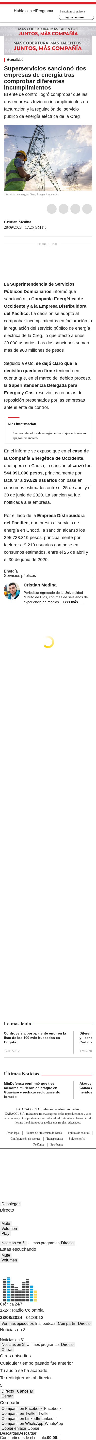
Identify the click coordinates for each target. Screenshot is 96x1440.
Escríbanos (56, 1144)
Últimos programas (43, 1243)
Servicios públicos (20, 576)
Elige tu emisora (74, 17)
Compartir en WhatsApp (22, 1423)
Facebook (52, 209)
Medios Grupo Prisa (48, 1171)
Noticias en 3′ (13, 1243)
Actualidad (15, 59)
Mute (5, 1223)
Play (5, 1233)
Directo (67, 1243)
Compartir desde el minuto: (28, 1438)
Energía (11, 571)
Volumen (9, 1228)
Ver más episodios (17, 1323)
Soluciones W (77, 1138)
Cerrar (7, 1350)
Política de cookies (79, 1133)
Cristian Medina (17, 222)
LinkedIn (75, 209)
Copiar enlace (13, 1428)
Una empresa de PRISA (48, 1160)
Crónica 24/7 (11, 1304)
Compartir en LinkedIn (20, 1419)
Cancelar (25, 1391)
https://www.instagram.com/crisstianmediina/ (40, 222)
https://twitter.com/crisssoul (34, 222)
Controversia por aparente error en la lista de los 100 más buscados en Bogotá (35, 1037)
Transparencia (55, 1138)
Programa (44, 11)
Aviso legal (12, 1133)
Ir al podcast (45, 1323)
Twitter (63, 209)
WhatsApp (87, 209)
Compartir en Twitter (19, 1413)
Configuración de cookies (25, 1138)
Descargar (9, 1433)
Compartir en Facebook (22, 1408)
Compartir (66, 1323)
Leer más (70, 602)
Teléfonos (38, 1144)
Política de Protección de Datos (44, 1133)
